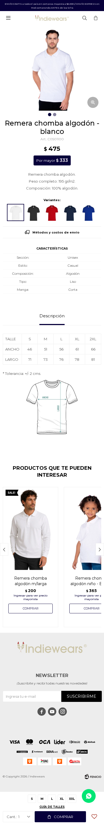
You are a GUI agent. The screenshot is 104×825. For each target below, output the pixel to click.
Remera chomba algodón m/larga (30, 581)
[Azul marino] (70, 212)
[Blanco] (15, 212)
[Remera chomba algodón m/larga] (30, 528)
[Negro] (34, 212)
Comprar (63, 816)
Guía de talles (52, 807)
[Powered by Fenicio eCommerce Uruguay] (93, 776)
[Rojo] (52, 212)
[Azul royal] (88, 212)
